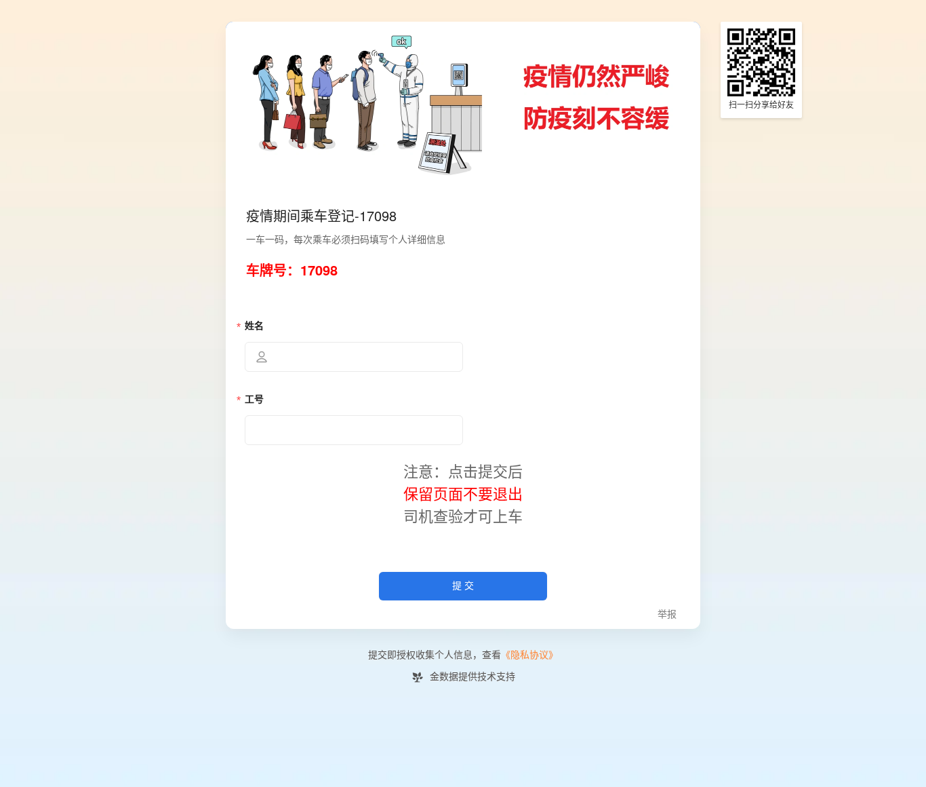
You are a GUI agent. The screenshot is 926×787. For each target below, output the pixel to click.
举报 (667, 614)
